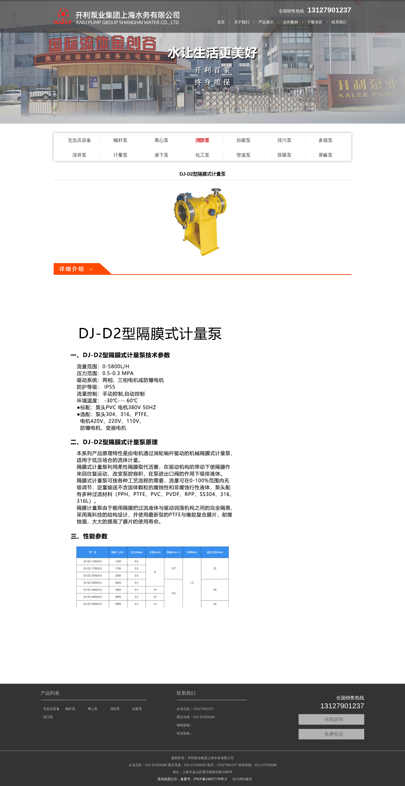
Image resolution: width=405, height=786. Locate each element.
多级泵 (326, 140)
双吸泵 (285, 155)
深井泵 (79, 155)
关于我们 (241, 22)
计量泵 (120, 155)
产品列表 (50, 693)
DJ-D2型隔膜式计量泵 (203, 173)
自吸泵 (243, 140)
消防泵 (202, 140)
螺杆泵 (120, 140)
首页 (221, 22)
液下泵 (161, 155)
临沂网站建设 (242, 779)
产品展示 (266, 22)
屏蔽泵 (326, 155)
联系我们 (339, 22)
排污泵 (285, 140)
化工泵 (202, 155)
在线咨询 (333, 719)
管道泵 (243, 155)
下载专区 (314, 22)
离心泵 (161, 140)
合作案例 (290, 22)
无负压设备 (79, 140)
